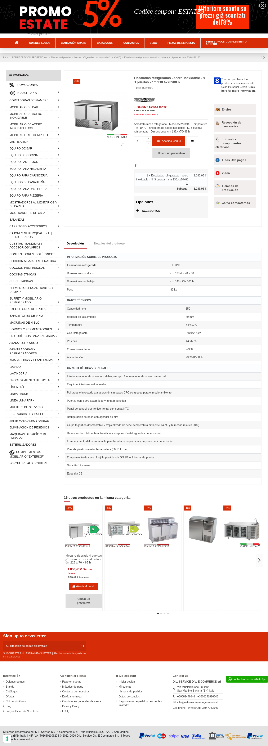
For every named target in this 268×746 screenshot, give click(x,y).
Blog (8, 706)
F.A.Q (65, 711)
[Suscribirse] (82, 646)
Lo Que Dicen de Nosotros (22, 711)
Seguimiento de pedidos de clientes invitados (140, 703)
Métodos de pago (72, 686)
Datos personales (129, 696)
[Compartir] (135, 165)
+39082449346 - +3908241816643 (197, 696)
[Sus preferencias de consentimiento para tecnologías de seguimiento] (7, 739)
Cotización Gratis (16, 701)
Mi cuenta (125, 686)
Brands (10, 686)
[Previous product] (262, 57)
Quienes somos (15, 681)
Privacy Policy (71, 706)
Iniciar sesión (127, 681)
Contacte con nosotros (76, 691)
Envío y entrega (71, 696)
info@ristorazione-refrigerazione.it (197, 702)
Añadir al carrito (171, 141)
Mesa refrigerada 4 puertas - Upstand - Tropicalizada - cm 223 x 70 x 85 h (84, 559)
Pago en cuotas (71, 681)
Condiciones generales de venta (81, 701)
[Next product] (264, 57)
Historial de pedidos (131, 691)
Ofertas (10, 696)
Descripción (75, 243)
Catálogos (12, 691)
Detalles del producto (109, 243)
